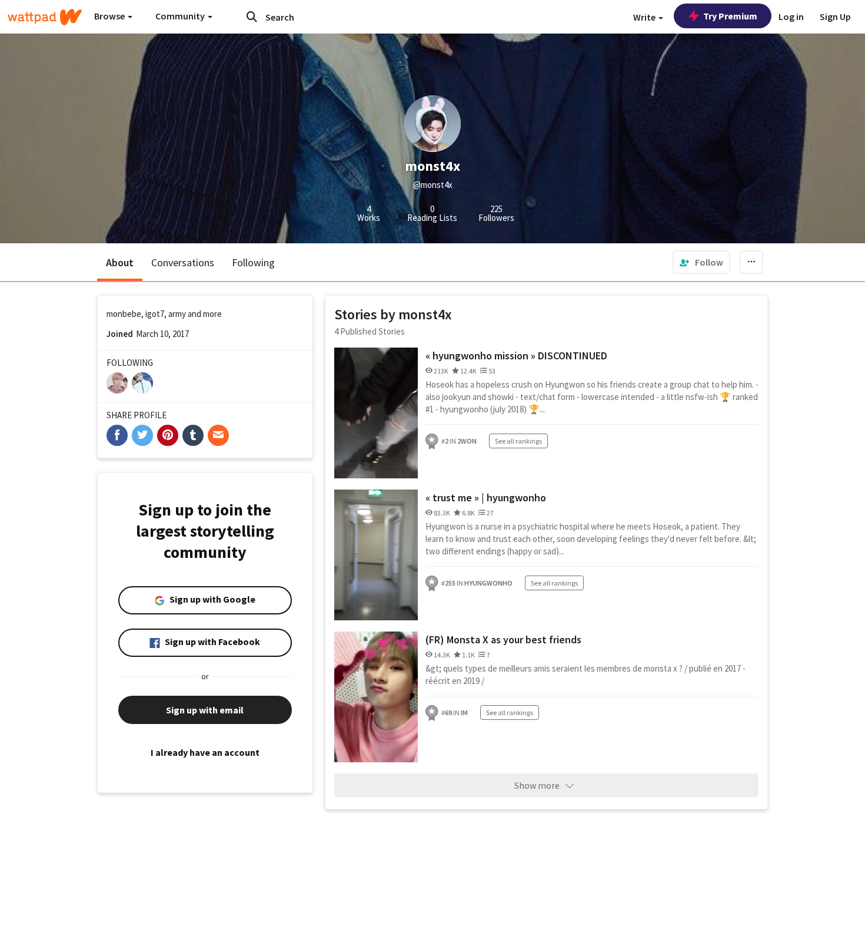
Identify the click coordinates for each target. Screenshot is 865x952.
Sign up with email (205, 710)
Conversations (182, 262)
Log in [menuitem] (791, 16)
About (120, 262)
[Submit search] (252, 16)
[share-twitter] (142, 435)
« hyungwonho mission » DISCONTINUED (516, 355)
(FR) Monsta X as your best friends (503, 639)
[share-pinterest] (167, 435)
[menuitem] (701, 262)
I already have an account (205, 752)
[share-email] (218, 435)
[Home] (45, 17)
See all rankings (518, 441)
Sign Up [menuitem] (835, 16)
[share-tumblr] (193, 435)
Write (645, 17)
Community (181, 16)
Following (253, 262)
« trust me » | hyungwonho (485, 497)
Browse (110, 16)
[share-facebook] (117, 435)
